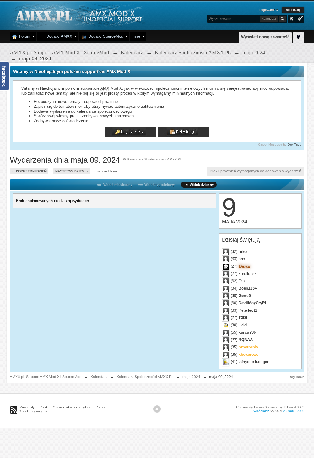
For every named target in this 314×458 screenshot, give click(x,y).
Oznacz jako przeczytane (72, 407)
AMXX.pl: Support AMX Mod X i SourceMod (46, 377)
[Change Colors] (299, 18)
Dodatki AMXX (58, 36)
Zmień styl (27, 407)
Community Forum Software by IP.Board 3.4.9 (270, 407)
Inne (136, 36)
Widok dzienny (201, 184)
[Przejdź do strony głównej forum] (78, 15)
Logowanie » (268, 10)
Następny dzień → (72, 171)
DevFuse (294, 144)
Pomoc (101, 407)
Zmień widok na (105, 171)
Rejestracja (293, 10)
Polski (44, 407)
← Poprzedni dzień (29, 171)
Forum (23, 36)
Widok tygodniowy (159, 184)
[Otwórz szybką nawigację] (298, 36)
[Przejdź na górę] (157, 409)
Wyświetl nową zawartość (265, 37)
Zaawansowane (292, 19)
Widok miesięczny (116, 184)
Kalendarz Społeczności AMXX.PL (154, 159)
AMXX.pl (276, 411)
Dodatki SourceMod (104, 36)
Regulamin (296, 377)
